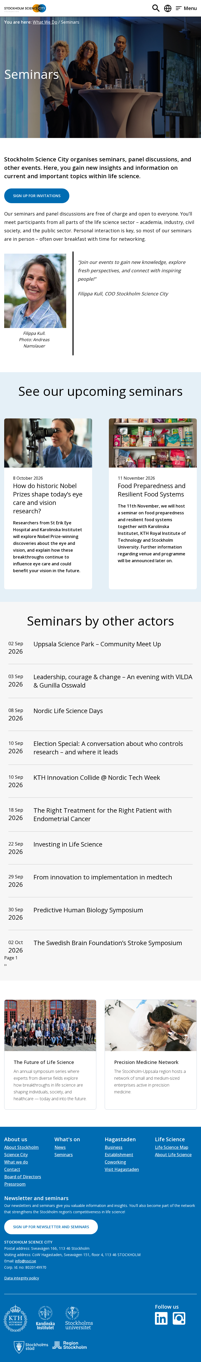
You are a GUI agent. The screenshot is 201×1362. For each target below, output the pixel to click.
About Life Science (173, 1155)
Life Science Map (171, 1147)
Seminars (63, 1155)
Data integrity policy (21, 1278)
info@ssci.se (25, 1260)
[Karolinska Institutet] (45, 1317)
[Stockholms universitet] (79, 1318)
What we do (16, 1162)
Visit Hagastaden (122, 1169)
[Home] (25, 8)
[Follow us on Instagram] (178, 1318)
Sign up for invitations (36, 195)
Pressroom (15, 1184)
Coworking (115, 1162)
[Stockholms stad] (31, 1347)
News (60, 1147)
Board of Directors (22, 1177)
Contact (12, 1169)
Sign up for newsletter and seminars (51, 1226)
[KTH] (15, 1318)
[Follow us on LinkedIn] (162, 1318)
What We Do (45, 22)
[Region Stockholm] (69, 1345)
